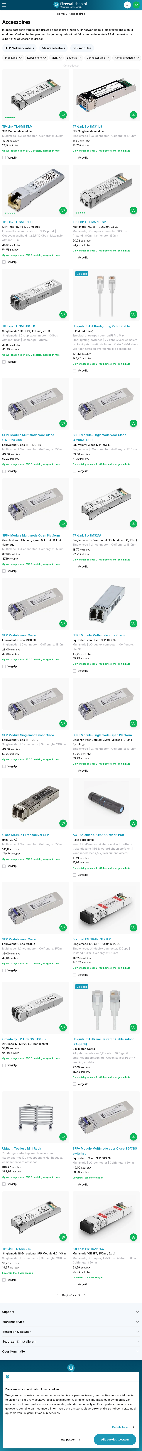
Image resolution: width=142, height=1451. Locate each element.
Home (61, 13)
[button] (71, 1312)
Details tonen (120, 1427)
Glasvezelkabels (53, 48)
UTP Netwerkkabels (19, 48)
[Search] (127, 4)
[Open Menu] (4, 5)
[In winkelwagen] (63, 115)
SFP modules (82, 48)
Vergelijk (12, 157)
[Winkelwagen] (136, 4)
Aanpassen (68, 1439)
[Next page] (84, 1295)
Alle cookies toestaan (115, 1439)
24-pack (82, 273)
